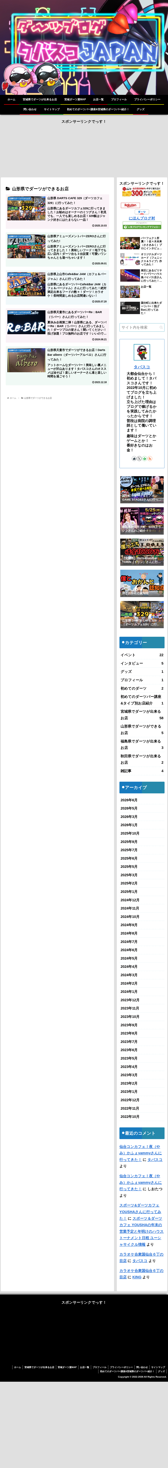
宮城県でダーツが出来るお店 (39, 1367)
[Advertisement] (84, 148)
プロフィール (99, 1367)
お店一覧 (84, 1367)
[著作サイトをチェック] (134, 458)
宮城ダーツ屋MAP (67, 1367)
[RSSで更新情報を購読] (149, 458)
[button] (161, 327)
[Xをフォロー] (139, 458)
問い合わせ (142, 1367)
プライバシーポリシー (121, 1367)
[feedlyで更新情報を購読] (144, 458)
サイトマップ (158, 1367)
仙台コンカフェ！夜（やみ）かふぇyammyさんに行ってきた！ (140, 1153)
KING (136, 1277)
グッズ (161, 1371)
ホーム (17, 1367)
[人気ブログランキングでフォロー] (142, 225)
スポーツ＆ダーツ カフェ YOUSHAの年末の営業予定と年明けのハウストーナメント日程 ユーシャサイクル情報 (141, 1231)
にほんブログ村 (142, 218)
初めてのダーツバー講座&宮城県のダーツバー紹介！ (127, 1371)
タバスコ (142, 367)
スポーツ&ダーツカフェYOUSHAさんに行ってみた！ (140, 1211)
